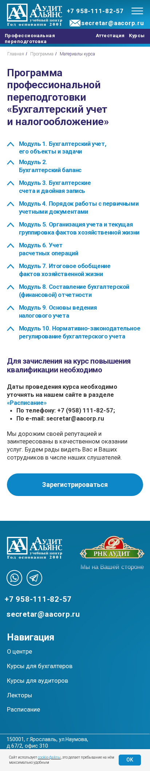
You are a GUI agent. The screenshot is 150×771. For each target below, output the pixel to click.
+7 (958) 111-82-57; (86, 410)
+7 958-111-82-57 (95, 11)
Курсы (137, 35)
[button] (75, 484)
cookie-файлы (49, 757)
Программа (42, 54)
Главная (15, 54)
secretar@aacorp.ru (112, 23)
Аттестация (110, 35)
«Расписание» (27, 402)
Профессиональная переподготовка (30, 38)
